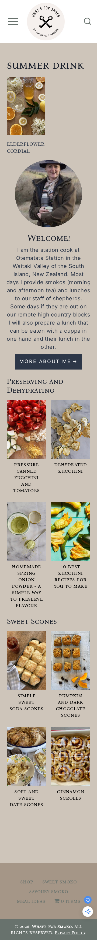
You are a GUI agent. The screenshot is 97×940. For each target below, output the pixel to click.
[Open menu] (12, 21)
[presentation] (26, 106)
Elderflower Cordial (25, 147)
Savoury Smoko (48, 891)
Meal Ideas (31, 901)
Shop (26, 881)
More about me (45, 361)
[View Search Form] (87, 21)
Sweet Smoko (59, 881)
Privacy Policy (70, 932)
